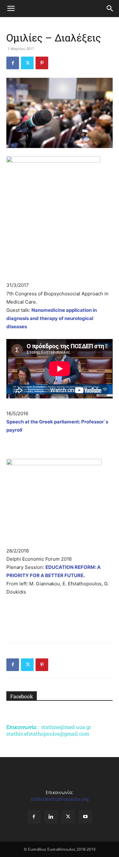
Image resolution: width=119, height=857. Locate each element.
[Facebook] (12, 63)
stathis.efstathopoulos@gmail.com (47, 733)
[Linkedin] (51, 817)
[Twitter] (27, 63)
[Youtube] (85, 817)
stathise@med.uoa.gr (66, 727)
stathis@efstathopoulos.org (59, 799)
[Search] (110, 8)
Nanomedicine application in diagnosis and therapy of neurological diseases (51, 318)
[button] (11, 8)
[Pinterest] (42, 63)
